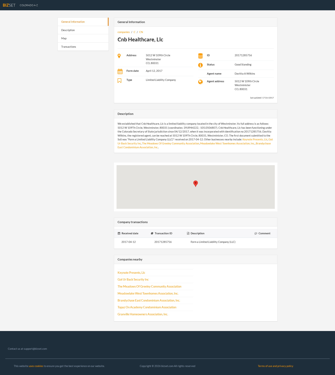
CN (141, 32)
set (9, 5)
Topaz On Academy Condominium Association (147, 307)
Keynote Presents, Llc (255, 139)
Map (63, 38)
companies (124, 32)
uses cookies (36, 365)
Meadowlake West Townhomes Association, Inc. (227, 143)
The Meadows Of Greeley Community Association (170, 143)
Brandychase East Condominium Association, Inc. (149, 300)
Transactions (68, 46)
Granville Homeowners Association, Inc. (143, 314)
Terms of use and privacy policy (275, 365)
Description (68, 30)
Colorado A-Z (29, 5)
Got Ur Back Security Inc (133, 279)
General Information (73, 21)
